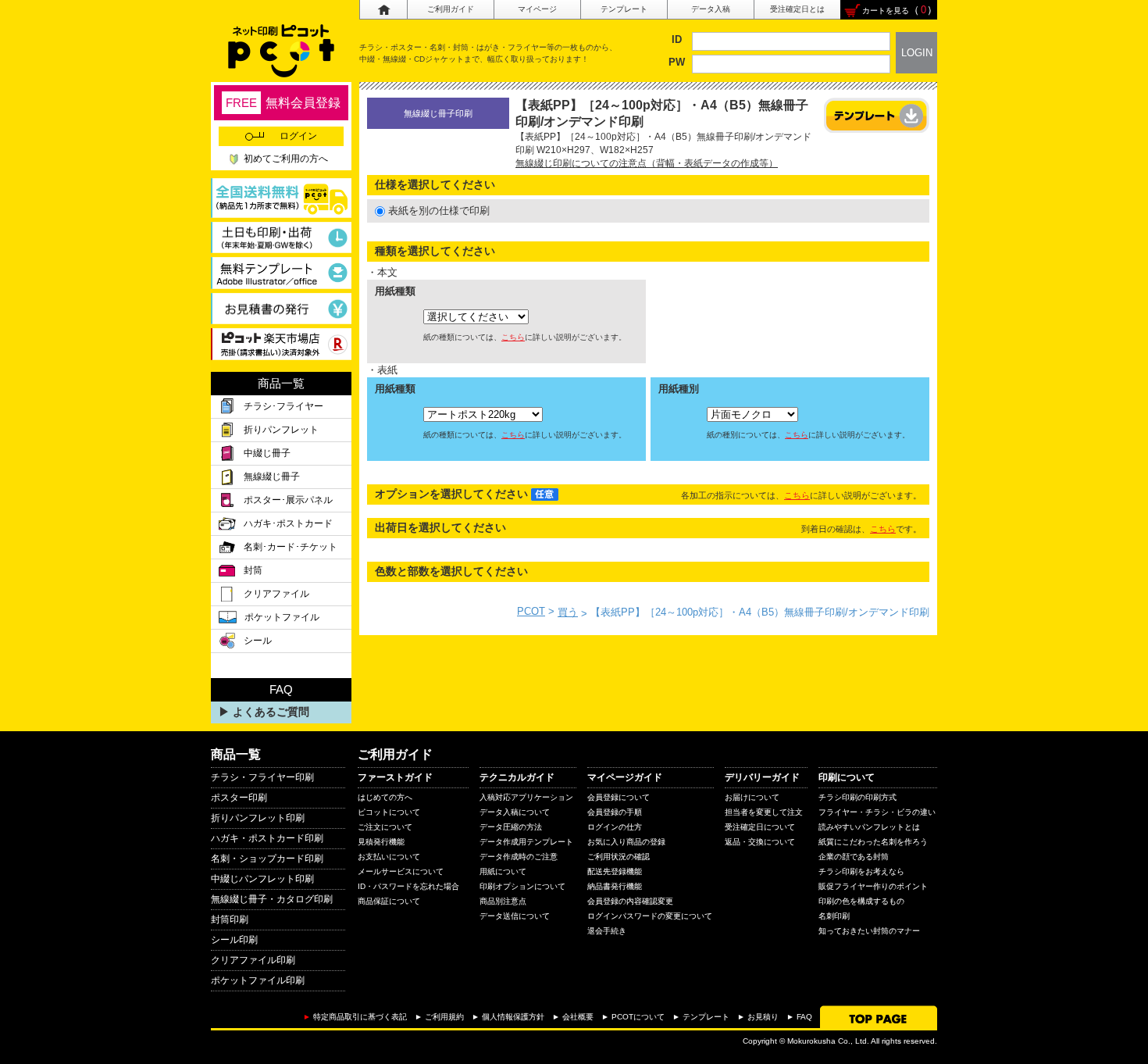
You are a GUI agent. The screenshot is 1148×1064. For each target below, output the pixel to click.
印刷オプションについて (522, 886)
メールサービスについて (401, 871)
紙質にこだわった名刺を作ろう (873, 841)
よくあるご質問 (271, 711)
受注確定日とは (797, 9)
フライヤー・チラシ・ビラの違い (877, 812)
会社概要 (578, 1016)
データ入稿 (710, 9)
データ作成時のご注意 (519, 856)
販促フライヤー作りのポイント (873, 886)
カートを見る (885, 10)
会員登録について (618, 797)
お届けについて (752, 797)
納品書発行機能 (614, 886)
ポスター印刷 (239, 797)
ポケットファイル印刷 (258, 980)
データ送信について (515, 916)
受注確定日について (760, 827)
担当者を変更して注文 (764, 812)
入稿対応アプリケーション (526, 797)
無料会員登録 (283, 102)
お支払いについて (389, 856)
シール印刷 (234, 939)
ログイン (298, 135)
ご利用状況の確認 (618, 856)
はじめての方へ (385, 797)
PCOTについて (638, 1016)
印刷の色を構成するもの (861, 901)
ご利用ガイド (450, 9)
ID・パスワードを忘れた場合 (408, 886)
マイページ (537, 9)
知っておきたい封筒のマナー (869, 931)
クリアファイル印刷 (253, 960)
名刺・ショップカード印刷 (267, 858)
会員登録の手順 (614, 812)
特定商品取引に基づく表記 (360, 1016)
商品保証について (389, 901)
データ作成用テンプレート (526, 841)
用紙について (503, 871)
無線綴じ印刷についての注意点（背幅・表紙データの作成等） (646, 163)
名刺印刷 (834, 916)
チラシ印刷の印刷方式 (857, 797)
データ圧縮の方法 (511, 827)
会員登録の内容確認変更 (630, 901)
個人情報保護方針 (513, 1016)
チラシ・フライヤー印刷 (262, 777)
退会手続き (606, 931)
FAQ (804, 1016)
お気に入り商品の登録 (626, 841)
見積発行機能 (381, 841)
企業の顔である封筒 (853, 856)
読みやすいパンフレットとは (869, 827)
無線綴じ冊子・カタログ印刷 (272, 899)
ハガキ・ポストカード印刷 (267, 838)
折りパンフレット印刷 (258, 817)
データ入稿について (515, 812)
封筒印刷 (229, 919)
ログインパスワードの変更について (649, 916)
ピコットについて (389, 812)
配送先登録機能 (614, 871)
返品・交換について (760, 841)
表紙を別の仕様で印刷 (439, 210)
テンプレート (624, 9)
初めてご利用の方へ (286, 158)
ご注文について (385, 827)
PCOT (531, 611)
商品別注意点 (503, 901)
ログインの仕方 (614, 827)
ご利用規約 (444, 1016)
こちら (513, 337)
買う (568, 612)
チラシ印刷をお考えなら (861, 871)
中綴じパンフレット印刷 (262, 878)
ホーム (383, 10)
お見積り (763, 1016)
